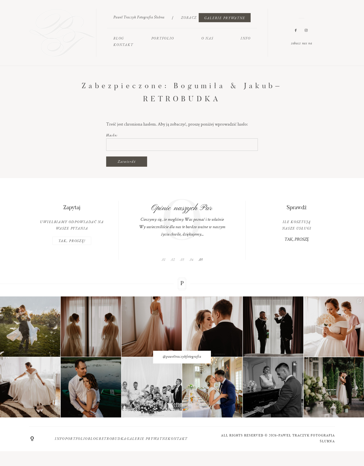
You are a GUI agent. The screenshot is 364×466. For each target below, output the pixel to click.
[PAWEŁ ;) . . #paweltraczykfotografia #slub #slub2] (273, 326)
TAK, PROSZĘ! (72, 241)
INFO (60, 438)
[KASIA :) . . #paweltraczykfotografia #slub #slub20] (30, 387)
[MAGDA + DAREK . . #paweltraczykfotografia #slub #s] (91, 387)
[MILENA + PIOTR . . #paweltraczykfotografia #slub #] (212, 387)
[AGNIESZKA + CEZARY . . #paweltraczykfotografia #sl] (334, 387)
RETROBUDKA (112, 438)
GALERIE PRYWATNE (224, 18)
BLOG (118, 38)
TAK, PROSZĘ (296, 239)
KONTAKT (123, 44)
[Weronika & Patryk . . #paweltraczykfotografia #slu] (212, 326)
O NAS (207, 38)
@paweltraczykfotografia (182, 357)
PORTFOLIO (162, 38)
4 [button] (192, 259)
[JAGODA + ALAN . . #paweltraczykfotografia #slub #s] (152, 387)
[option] (182, 219)
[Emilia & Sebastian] (30, 326)
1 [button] (165, 259)
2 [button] (174, 259)
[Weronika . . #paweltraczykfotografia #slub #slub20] (91, 326)
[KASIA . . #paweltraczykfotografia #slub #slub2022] (334, 326)
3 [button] (183, 259)
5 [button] (202, 259)
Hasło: (112, 135)
